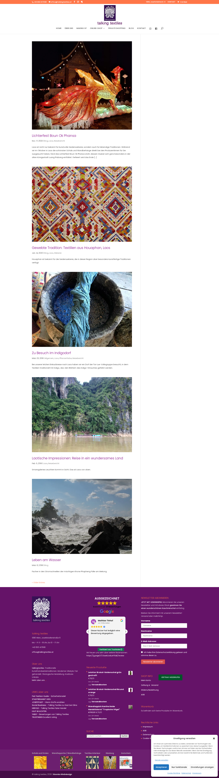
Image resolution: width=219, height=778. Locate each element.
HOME (58, 28)
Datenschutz (186, 773)
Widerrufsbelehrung (150, 690)
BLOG (131, 28)
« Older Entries (38, 582)
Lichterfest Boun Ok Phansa (54, 135)
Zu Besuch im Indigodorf (51, 353)
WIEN (41, 699)
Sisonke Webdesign (62, 774)
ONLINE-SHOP (96, 28)
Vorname (145, 621)
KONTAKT (171, 2)
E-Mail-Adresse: (149, 641)
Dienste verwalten (161, 760)
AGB (143, 694)
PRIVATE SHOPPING (116, 28)
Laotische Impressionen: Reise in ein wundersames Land (77, 458)
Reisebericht (59, 141)
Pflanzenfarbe (65, 358)
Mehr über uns (38, 680)
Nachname (146, 631)
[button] (214, 738)
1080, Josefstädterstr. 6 (155, 2)
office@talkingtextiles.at (42, 652)
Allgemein (49, 358)
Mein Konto (146, 680)
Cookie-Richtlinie (173, 773)
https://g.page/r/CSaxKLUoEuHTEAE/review (105, 655)
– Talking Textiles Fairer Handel (49, 708)
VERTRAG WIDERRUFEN (170, 677)
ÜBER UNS (69, 28)
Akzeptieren (161, 767)
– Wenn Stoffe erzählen (48, 702)
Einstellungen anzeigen (202, 767)
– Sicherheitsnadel (49, 696)
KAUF (39, 711)
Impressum (196, 773)
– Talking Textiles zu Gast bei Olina (54, 705)
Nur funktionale (179, 767)
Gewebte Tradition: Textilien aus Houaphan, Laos (71, 248)
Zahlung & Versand (149, 685)
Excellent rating (44, 717)
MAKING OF (81, 28)
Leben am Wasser (46, 560)
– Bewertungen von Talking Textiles (50, 714)
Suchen (125, 736)
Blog (46, 141)
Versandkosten (99, 684)
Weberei (57, 253)
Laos (51, 141)
